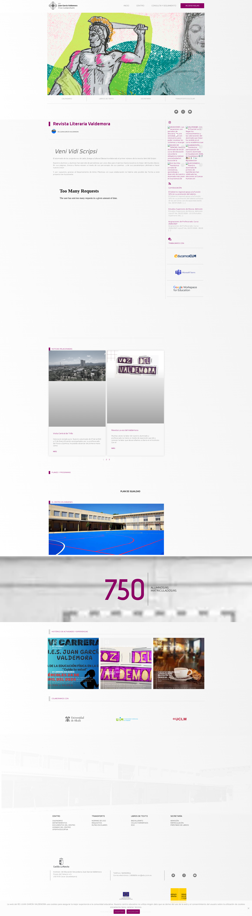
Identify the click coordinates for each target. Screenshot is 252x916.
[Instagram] (184, 875)
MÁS (55, 452)
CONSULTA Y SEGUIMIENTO (164, 6)
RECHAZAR (133, 911)
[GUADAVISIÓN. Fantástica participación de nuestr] (194, 153)
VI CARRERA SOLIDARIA (63, 672)
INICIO (126, 6)
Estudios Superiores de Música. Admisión (185, 209)
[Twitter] (173, 875)
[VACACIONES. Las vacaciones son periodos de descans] (176, 135)
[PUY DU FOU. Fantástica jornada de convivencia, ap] (176, 171)
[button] (176, 112)
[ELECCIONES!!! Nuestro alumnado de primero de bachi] (194, 171)
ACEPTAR (119, 911)
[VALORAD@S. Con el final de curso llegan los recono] (194, 135)
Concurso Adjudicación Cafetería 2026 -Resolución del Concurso (169, 674)
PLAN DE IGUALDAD (130, 491)
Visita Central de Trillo (63, 433)
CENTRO (140, 6)
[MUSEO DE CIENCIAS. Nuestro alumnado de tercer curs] (176, 153)
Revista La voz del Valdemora (124, 430)
